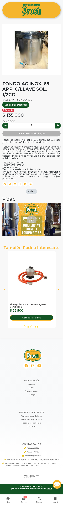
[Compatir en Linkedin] (25, 184)
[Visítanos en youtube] (39, 366)
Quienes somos (31, 391)
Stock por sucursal (16, 104)
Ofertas (31, 384)
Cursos (31, 388)
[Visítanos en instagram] (33, 366)
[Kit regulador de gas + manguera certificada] (32, 275)
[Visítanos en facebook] (26, 366)
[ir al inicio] (32, 355)
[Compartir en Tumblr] (20, 184)
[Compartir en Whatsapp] (30, 184)
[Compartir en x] (10, 184)
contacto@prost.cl (33, 456)
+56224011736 (33, 452)
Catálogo (31, 394)
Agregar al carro (31, 317)
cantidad (8, 121)
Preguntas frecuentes (31, 423)
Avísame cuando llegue (31, 133)
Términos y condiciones (31, 416)
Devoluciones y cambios (31, 419)
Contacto (31, 426)
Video (31, 191)
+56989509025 (33, 448)
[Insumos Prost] (31, 10)
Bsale (49, 488)
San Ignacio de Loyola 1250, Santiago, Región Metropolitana (33, 459)
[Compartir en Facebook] (4, 184)
